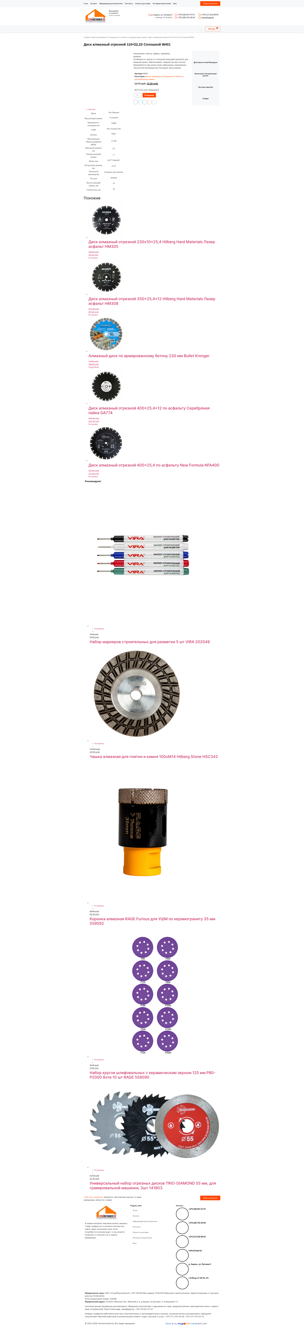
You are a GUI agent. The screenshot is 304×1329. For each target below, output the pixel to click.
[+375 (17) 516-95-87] (200, 15)
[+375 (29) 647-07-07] (176, 15)
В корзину (149, 95)
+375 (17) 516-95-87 (210, 15)
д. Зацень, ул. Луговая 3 (161, 15)
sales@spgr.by (207, 18)
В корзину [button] (93, 258)
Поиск (145, 29)
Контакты (129, 4)
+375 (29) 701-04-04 (186, 18)
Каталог (93, 4)
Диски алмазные (99, 37)
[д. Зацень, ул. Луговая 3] (149, 15)
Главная (87, 37)
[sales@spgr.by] (200, 18)
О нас (86, 4)
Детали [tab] (91, 109)
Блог (175, 4)
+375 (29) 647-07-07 (186, 15)
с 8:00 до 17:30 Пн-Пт (163, 17)
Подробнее (93, 367)
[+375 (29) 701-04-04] (176, 17)
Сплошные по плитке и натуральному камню (127, 37)
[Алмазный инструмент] (95, 16)
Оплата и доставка (142, 4)
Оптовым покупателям (162, 4)
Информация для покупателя (111, 4)
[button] (157, 94)
